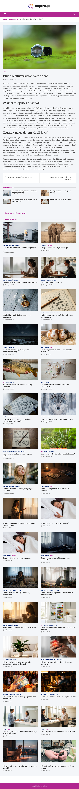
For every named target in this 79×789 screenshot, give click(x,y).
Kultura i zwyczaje (8, 245)
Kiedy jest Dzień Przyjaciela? (61, 199)
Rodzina (54, 280)
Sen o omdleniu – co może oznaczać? (55, 523)
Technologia (60, 313)
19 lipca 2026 (8, 528)
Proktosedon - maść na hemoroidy (14, 213)
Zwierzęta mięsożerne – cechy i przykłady (57, 419)
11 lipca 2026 (8, 770)
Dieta (42, 382)
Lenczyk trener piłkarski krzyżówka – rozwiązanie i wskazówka (17, 420)
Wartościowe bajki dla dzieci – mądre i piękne (58, 697)
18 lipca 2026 (8, 560)
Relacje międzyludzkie (9, 590)
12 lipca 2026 (8, 736)
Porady (9, 729)
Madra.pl (44, 786)
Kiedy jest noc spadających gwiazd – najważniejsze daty (16, 351)
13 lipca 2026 (46, 699)
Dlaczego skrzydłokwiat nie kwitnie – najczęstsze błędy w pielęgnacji (17, 663)
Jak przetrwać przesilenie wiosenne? (20, 177)
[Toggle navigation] (5, 14)
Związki (16, 280)
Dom (4, 382)
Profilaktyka (45, 347)
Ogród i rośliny (11, 382)
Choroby (43, 245)
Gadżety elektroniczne (48, 313)
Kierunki (5, 347)
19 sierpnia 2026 (9, 493)
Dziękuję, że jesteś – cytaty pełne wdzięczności (20, 282)
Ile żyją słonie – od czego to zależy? (54, 248)
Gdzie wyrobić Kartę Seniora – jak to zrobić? (58, 731)
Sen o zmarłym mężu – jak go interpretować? (20, 627)
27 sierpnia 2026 (9, 252)
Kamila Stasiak (19, 80)
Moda (5, 72)
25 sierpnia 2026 (9, 319)
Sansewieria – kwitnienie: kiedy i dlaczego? (58, 454)
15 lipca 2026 (8, 666)
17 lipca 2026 (8, 597)
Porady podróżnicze (15, 694)
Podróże (17, 245)
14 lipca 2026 (46, 666)
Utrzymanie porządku (50, 625)
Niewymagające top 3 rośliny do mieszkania (60, 178)
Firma (4, 729)
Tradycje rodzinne (14, 313)
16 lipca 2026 (8, 630)
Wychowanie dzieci (52, 694)
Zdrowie (49, 245)
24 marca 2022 (8, 80)
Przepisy (47, 382)
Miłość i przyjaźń (8, 280)
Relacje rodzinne (46, 280)
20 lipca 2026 (46, 493)
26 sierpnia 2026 (9, 285)
